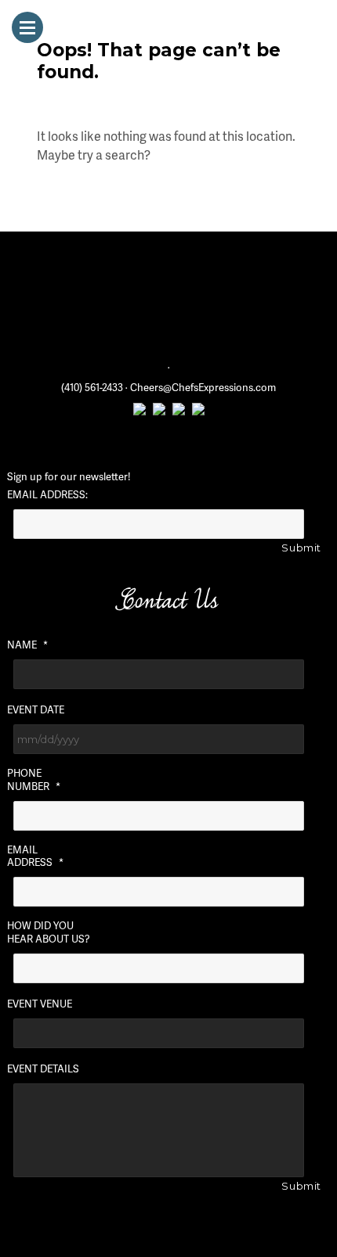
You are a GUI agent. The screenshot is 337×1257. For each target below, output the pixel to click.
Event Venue (39, 1004)
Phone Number (33, 780)
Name (27, 645)
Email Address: (47, 494)
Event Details (43, 1069)
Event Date (35, 709)
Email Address (35, 856)
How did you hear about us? (48, 932)
